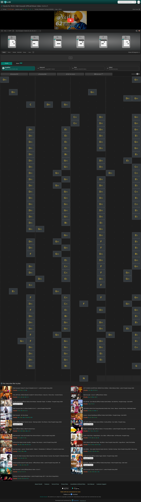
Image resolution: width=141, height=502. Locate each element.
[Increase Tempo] (13, 31)
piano (9, 52)
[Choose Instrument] (33, 52)
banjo (24, 52)
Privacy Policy (64, 484)
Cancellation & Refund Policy (77, 484)
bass (30, 52)
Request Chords (17, 404)
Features (47, 484)
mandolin (19, 52)
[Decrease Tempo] (2, 31)
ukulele (14, 52)
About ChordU (38, 484)
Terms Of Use (55, 484)
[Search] (134, 2)
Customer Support (101, 484)
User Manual (90, 484)
